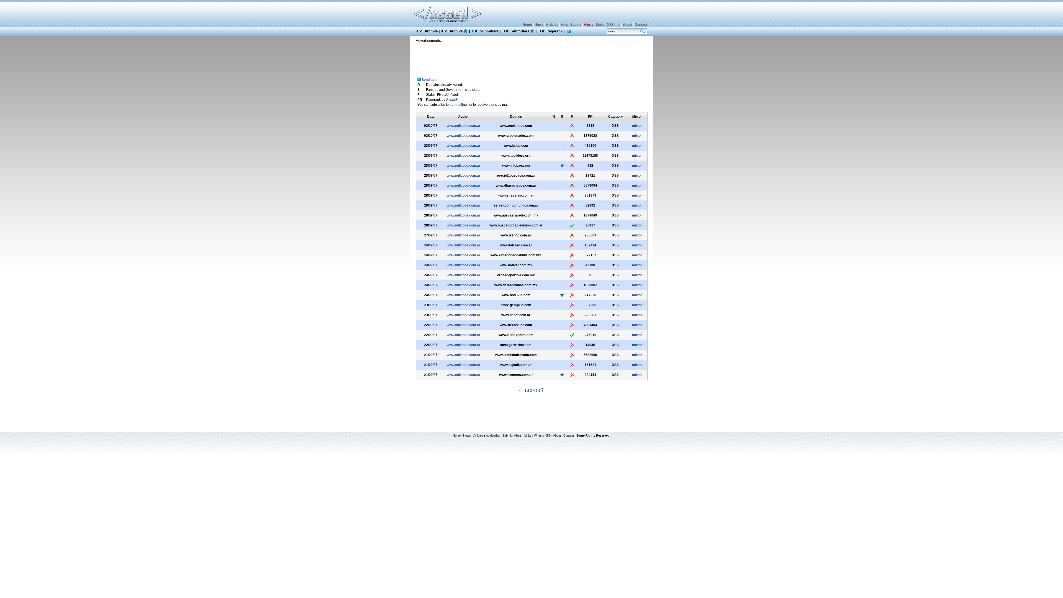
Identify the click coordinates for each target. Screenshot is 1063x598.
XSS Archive (427, 31)
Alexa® (452, 100)
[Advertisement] (531, 57)
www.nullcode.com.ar (463, 126)
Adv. (564, 25)
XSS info (613, 25)
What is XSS (542, 435)
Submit (575, 25)
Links (600, 25)
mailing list (463, 105)
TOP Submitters (485, 31)
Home (527, 25)
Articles (552, 25)
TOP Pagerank (550, 31)
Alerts (518, 435)
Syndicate (429, 80)
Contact (641, 25)
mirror (637, 126)
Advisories (493, 435)
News (539, 25)
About (627, 25)
